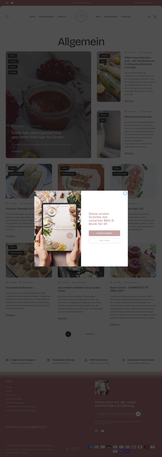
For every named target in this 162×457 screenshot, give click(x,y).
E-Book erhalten (104, 233)
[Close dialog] (125, 193)
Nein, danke (104, 240)
